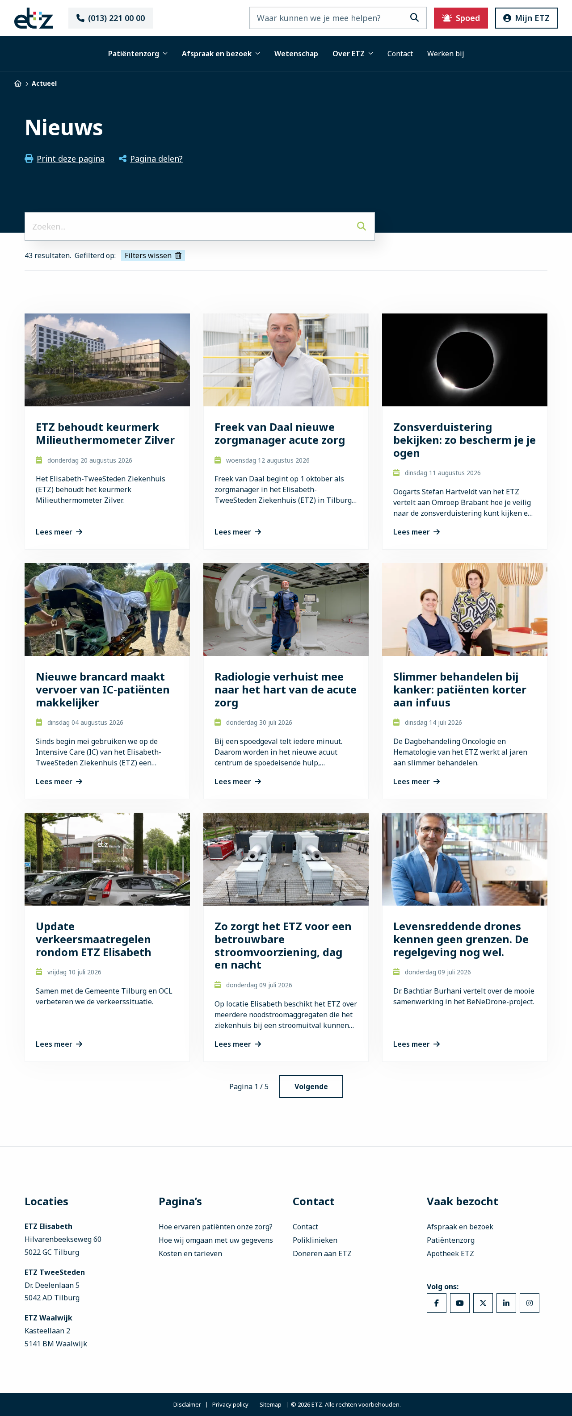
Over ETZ (348, 53)
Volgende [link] (311, 1086)
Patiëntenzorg (133, 53)
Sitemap (271, 1405)
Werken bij (445, 53)
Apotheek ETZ (450, 1253)
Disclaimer (187, 1405)
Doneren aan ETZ (322, 1253)
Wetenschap (296, 53)
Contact (400, 53)
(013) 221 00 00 (116, 18)
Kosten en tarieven (190, 1253)
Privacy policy (230, 1405)
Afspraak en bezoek (217, 53)
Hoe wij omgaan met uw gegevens (216, 1240)
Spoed (468, 18)
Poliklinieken (315, 1240)
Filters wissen (148, 255)
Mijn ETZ (532, 18)
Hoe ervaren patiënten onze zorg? (216, 1227)
